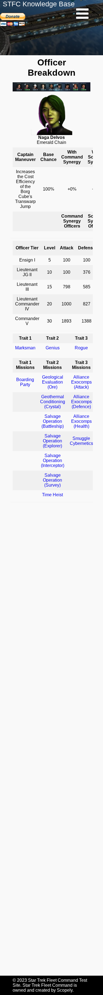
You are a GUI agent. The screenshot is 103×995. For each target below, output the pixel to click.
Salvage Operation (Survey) (52, 480)
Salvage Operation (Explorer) (52, 441)
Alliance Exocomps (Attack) (81, 382)
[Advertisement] (51, 739)
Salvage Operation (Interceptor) (52, 460)
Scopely (65, 990)
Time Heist (52, 494)
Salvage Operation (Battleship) (52, 421)
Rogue (81, 347)
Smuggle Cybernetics (81, 441)
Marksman (25, 347)
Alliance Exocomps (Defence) (81, 401)
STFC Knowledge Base (39, 4)
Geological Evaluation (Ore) (52, 382)
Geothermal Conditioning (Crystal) (52, 401)
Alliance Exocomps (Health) (81, 421)
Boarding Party (25, 382)
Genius (53, 347)
